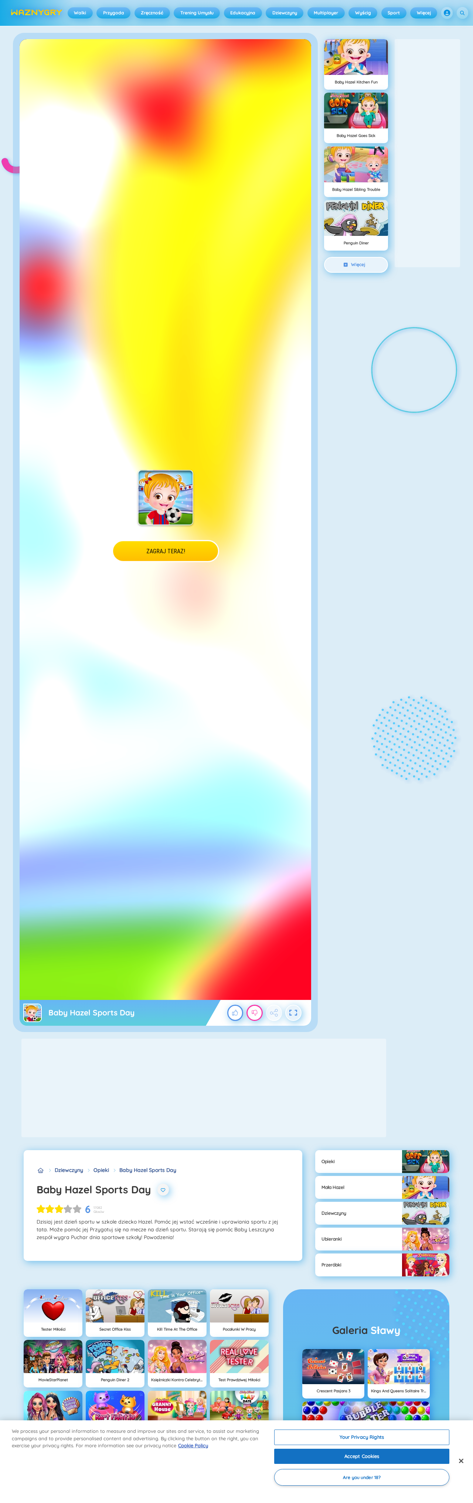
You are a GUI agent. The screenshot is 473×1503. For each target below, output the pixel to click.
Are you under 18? (362, 1477)
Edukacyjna (242, 13)
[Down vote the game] (254, 1013)
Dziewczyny (284, 13)
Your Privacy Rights (362, 1437)
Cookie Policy (193, 1445)
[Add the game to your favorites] (163, 1190)
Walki (80, 13)
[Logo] (36, 13)
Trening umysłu (197, 13)
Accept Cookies (362, 1456)
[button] (447, 13)
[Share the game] (274, 1013)
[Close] (461, 1461)
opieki (101, 1170)
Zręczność (152, 13)
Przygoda (113, 13)
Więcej (424, 13)
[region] (236, 1461)
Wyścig (363, 13)
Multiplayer (326, 13)
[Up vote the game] (235, 1013)
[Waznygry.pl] (40, 1170)
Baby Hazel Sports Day (147, 1170)
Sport (394, 13)
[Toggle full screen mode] (293, 1013)
